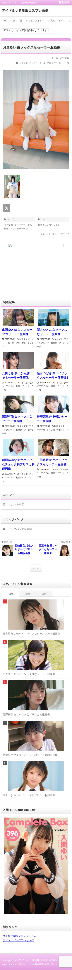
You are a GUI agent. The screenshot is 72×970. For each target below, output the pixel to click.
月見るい (42, 225)
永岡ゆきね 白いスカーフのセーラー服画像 (17, 332)
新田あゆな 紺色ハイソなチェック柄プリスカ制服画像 (18, 464)
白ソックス (54, 225)
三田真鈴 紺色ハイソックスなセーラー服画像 (52, 462)
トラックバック (62, 234)
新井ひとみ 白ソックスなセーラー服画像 (52, 332)
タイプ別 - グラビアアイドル (32, 63)
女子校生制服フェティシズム (19, 935)
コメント (46, 234)
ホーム (36, 568)
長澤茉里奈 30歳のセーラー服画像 (52, 419)
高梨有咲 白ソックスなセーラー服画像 (17, 419)
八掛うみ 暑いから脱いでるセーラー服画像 (17, 375)
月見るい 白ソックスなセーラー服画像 (31, 47)
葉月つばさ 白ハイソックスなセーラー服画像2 (52, 375)
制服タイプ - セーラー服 (58, 63)
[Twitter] (6, 208)
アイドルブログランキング (18, 940)
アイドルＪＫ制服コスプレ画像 (25, 10)
